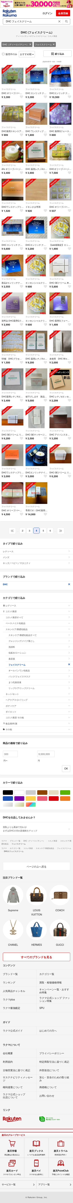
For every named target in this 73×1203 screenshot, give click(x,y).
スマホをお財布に (36, 1172)
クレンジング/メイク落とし (22, 640)
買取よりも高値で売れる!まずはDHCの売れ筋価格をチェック (20, 828)
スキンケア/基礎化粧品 (16, 629)
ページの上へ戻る (36, 866)
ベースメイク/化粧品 (15, 623)
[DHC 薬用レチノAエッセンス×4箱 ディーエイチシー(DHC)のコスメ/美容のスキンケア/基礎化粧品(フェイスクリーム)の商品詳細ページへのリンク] (36, 341)
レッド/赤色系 (58, 798)
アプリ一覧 (44, 1184)
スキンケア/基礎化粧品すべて (23, 634)
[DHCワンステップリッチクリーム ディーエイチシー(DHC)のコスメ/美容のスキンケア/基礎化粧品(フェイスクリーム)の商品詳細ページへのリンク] (12, 455)
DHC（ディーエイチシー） (15, 44)
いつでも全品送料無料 (36, 1153)
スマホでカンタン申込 (12, 1172)
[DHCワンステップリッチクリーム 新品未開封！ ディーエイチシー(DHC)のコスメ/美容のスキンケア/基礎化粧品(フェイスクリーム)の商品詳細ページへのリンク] (12, 189)
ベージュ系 (58, 792)
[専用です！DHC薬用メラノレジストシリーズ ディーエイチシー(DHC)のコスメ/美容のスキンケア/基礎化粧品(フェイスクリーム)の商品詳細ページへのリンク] (36, 493)
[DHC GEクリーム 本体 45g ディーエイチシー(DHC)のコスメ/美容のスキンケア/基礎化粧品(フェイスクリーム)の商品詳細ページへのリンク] (60, 265)
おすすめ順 (26, 54)
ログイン (47, 13)
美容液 (12, 658)
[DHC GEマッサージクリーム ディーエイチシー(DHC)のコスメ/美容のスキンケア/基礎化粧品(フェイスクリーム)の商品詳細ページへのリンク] (36, 417)
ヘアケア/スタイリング (16, 699)
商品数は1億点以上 (12, 1153)
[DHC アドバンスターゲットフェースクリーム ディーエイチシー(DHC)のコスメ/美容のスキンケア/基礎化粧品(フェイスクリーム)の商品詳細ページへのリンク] (60, 417)
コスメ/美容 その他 (15, 717)
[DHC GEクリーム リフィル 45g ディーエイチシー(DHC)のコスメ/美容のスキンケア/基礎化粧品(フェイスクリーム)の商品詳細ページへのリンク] (12, 417)
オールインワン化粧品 (19, 670)
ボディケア (11, 705)
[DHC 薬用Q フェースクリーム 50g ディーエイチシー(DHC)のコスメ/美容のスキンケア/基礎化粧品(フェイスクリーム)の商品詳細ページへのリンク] (60, 303)
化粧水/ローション (17, 652)
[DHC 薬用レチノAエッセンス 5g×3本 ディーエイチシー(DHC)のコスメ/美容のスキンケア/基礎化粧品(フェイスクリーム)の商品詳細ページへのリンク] (36, 152)
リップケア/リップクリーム (22, 688)
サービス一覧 (9, 1184)
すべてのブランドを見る (36, 957)
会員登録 (63, 13)
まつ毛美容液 (15, 682)
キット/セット (12, 693)
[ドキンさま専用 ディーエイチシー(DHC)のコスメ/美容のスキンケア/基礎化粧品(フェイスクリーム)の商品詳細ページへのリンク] (36, 189)
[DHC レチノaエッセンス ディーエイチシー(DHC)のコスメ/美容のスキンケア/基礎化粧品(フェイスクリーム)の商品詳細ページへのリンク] (60, 379)
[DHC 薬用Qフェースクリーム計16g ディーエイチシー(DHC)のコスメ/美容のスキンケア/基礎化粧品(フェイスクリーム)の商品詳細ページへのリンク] (60, 114)
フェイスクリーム (43, 44)
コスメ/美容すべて (14, 617)
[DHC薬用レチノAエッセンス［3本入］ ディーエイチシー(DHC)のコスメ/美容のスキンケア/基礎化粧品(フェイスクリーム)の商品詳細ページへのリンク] (12, 379)
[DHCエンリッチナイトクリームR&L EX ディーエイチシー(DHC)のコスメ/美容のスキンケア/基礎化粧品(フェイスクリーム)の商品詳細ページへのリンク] (36, 455)
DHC (5, 584)
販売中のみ (11, 54)
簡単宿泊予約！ (61, 1153)
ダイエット (11, 711)
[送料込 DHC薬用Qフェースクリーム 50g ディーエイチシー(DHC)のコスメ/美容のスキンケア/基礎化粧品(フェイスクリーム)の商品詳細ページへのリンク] (12, 303)
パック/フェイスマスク (19, 676)
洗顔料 (12, 646)
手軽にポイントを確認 (61, 1172)
